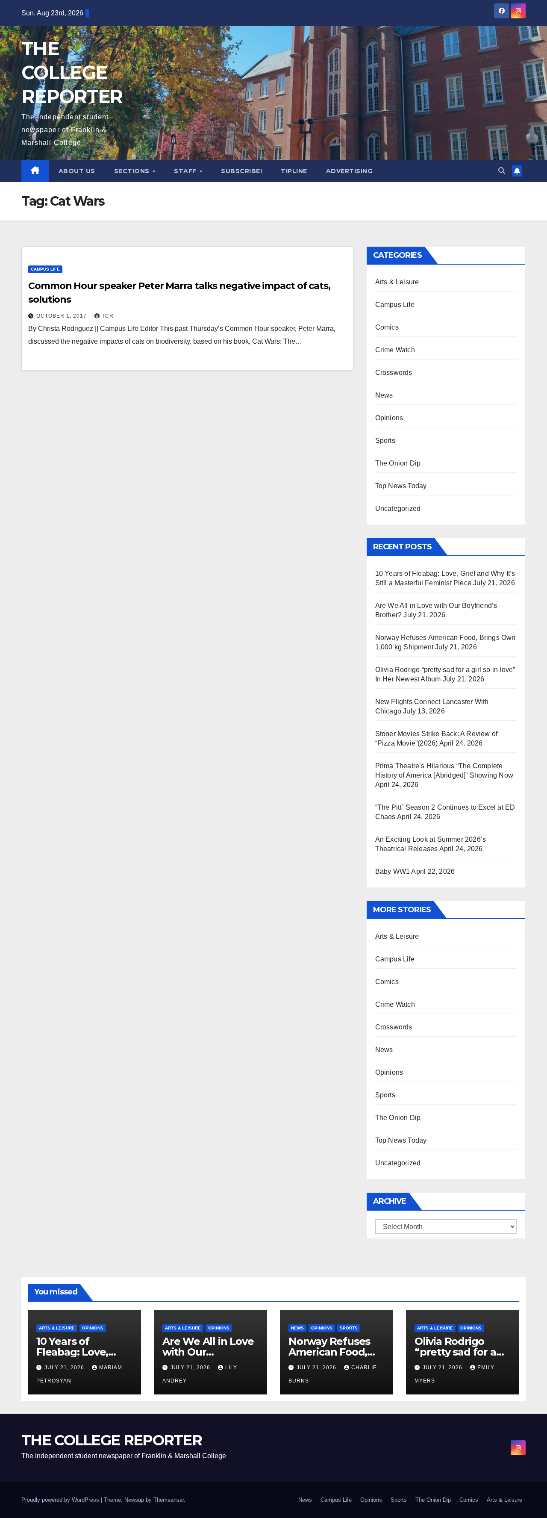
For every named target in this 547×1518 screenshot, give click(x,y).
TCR (108, 316)
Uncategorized (398, 508)
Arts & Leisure (397, 282)
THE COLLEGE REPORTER (71, 72)
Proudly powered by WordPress (61, 1500)
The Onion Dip (398, 463)
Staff (186, 171)
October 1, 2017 (62, 316)
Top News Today (401, 485)
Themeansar (168, 1500)
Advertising (349, 171)
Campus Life (45, 269)
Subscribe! (241, 171)
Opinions (389, 418)
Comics (387, 327)
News (384, 395)
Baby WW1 (392, 871)
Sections (133, 171)
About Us (77, 171)
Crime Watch (395, 350)
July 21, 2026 (65, 1368)
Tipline (294, 171)
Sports (385, 440)
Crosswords (393, 372)
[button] (501, 170)
